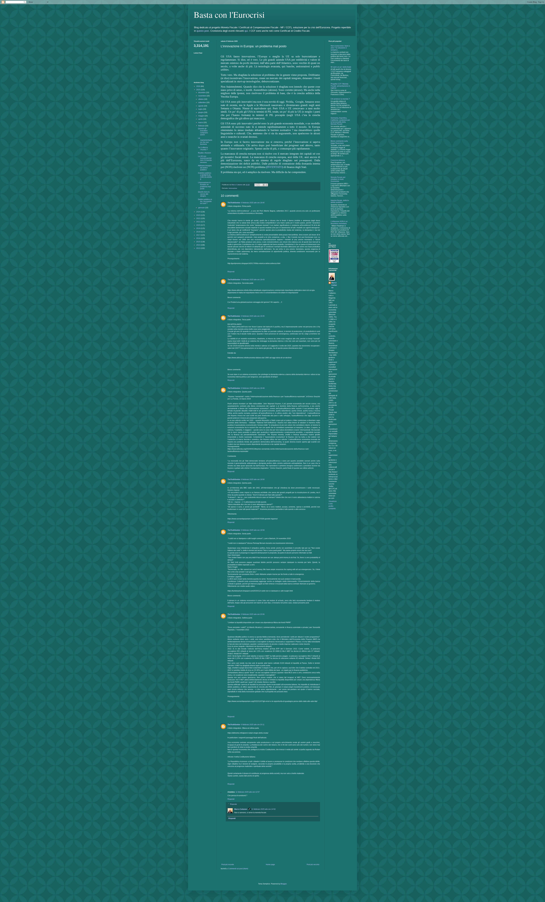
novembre (202, 96)
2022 (198, 218)
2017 (198, 235)
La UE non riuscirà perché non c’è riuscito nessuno (205, 159)
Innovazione (233, 188)
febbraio (201, 126)
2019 (198, 228)
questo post (203, 31)
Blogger (284, 884)
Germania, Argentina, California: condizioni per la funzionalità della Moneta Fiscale (340, 121)
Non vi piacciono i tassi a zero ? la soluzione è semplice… (340, 48)
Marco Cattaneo (240, 809)
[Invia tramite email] (255, 185)
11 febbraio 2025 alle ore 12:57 (248, 792)
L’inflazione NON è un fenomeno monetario (339, 222)
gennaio (201, 208)
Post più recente (227, 865)
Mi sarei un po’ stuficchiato (341, 67)
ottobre (201, 99)
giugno (201, 112)
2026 (198, 86)
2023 (198, 215)
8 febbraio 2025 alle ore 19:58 (253, 530)
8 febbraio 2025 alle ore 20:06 (253, 614)
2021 (198, 222)
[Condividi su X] (261, 185)
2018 (198, 232)
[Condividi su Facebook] (263, 185)
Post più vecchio (313, 865)
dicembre (202, 93)
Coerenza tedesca (338, 160)
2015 (198, 242)
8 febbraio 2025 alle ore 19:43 (253, 280)
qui (246, 31)
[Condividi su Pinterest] (266, 185)
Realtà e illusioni (204, 153)
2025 (198, 90)
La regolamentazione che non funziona (205, 141)
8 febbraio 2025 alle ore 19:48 (253, 388)
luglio (200, 109)
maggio (201, 116)
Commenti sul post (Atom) (238, 869)
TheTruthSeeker (234, 203)
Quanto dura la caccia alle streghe (203, 194)
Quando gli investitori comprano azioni (203, 132)
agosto (201, 106)
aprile (200, 119)
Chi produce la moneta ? (340, 99)
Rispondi (231, 272)
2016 (198, 238)
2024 (198, 212)
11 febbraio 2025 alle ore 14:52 (263, 809)
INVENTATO (274, 166)
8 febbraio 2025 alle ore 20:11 (252, 725)
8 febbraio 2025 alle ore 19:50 (253, 479)
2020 (198, 225)
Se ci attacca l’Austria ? (203, 148)
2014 (198, 245)
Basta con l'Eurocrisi (229, 14)
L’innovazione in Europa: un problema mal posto (204, 186)
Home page (270, 865)
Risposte (233, 804)
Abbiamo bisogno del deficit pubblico (205, 168)
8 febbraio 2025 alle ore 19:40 (253, 203)
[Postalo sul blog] (258, 185)
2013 (198, 248)
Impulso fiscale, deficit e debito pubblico (340, 201)
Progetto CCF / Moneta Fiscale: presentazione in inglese (340, 86)
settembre (202, 102)
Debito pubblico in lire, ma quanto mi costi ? (205, 201)
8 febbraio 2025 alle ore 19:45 (253, 316)
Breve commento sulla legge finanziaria (339, 142)
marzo (201, 122)
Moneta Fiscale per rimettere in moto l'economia (338, 179)
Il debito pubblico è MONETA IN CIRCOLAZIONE (205, 176)
